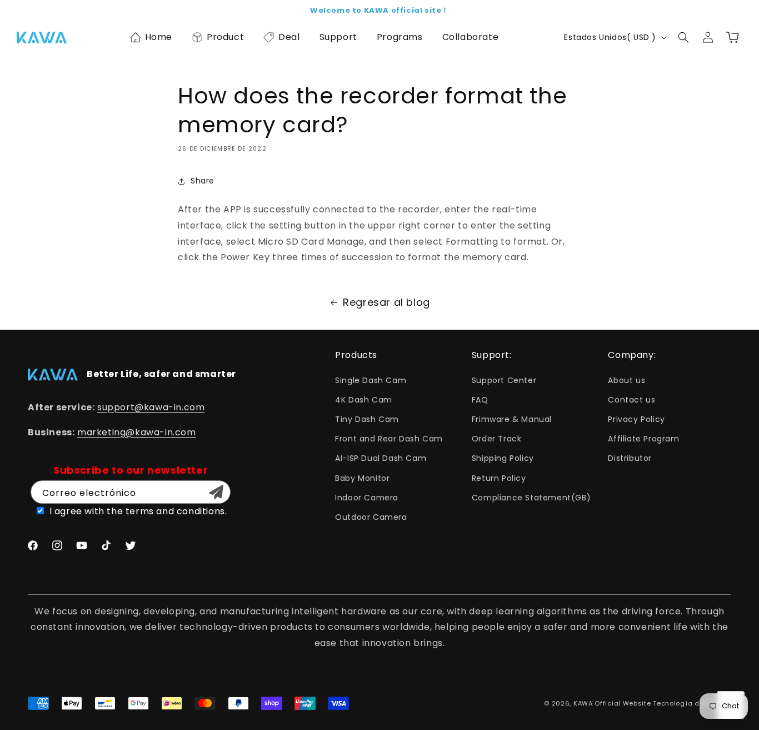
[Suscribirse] (216, 492)
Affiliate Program (643, 438)
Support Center (504, 380)
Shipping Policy (503, 458)
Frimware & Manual (512, 419)
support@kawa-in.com (150, 407)
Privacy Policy (636, 419)
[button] (151, 37)
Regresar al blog (386, 302)
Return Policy (499, 478)
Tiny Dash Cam (367, 419)
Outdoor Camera (371, 517)
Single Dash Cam (370, 380)
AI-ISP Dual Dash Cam (380, 458)
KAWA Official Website (612, 703)
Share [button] (202, 180)
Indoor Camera (366, 497)
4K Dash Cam (363, 399)
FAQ (480, 399)
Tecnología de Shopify (692, 703)
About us (626, 380)
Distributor (630, 458)
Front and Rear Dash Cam (389, 438)
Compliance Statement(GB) (531, 497)
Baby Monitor (362, 478)
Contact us (631, 399)
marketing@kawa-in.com (136, 432)
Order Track (497, 438)
